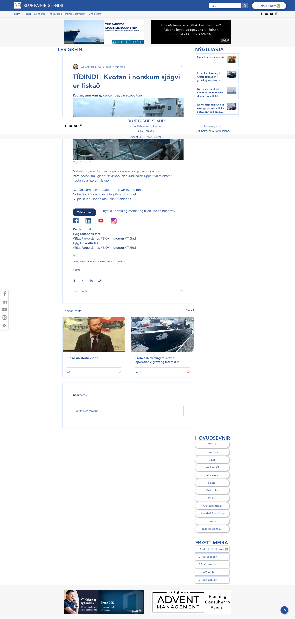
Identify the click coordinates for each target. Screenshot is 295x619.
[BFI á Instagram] (5, 317)
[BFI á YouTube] (5, 309)
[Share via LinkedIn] (91, 280)
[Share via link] (99, 280)
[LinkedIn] (266, 14)
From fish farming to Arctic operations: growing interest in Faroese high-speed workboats (157, 360)
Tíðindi (121, 261)
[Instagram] (276, 14)
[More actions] (181, 67)
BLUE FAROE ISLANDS (43, 5)
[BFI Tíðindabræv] (5, 326)
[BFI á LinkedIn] (5, 301)
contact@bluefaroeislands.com (147, 126)
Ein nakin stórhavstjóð (82, 358)
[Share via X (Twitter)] (83, 280)
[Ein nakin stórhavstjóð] (94, 334)
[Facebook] (261, 14)
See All (190, 310)
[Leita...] (244, 5)
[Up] (284, 610)
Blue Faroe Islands (84, 261)
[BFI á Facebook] (5, 293)
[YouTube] (271, 14)
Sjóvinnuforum (106, 261)
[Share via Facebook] (74, 280)
